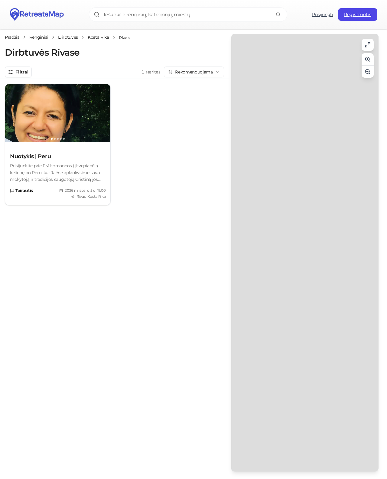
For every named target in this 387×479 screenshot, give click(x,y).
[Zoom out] (368, 72)
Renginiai (38, 37)
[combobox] (194, 72)
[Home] (37, 14)
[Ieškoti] (278, 14)
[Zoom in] (368, 59)
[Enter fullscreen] (368, 45)
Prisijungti (322, 14)
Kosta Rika (98, 37)
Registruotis (357, 14)
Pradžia (12, 37)
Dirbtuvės (68, 37)
